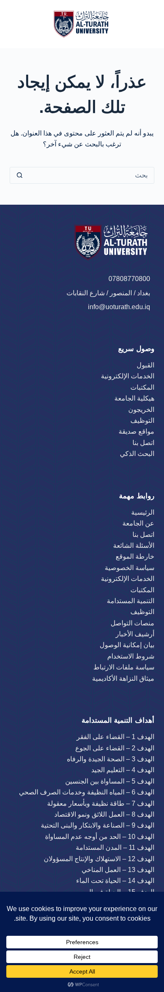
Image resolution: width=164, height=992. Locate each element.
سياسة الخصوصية (129, 567)
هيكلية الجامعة (134, 398)
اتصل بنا (143, 442)
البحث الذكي (137, 453)
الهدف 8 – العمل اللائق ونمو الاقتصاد (104, 814)
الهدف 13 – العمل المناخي (118, 869)
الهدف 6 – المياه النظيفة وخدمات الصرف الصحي (86, 792)
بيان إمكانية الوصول (127, 644)
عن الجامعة (138, 523)
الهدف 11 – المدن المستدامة (115, 847)
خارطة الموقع (135, 556)
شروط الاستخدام (130, 656)
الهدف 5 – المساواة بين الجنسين (109, 781)
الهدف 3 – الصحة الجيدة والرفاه (110, 759)
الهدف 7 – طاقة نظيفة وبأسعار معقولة (100, 803)
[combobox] (91, 175)
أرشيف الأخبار (135, 634)
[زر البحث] (19, 175)
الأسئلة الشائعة (133, 545)
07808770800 (129, 278)
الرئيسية (142, 512)
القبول (145, 365)
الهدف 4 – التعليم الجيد (122, 769)
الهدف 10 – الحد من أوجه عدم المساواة (99, 836)
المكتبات (142, 387)
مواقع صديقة (136, 431)
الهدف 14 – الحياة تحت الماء (115, 880)
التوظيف (142, 420)
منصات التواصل (132, 623)
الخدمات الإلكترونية (127, 376)
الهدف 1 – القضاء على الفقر (115, 736)
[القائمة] (23, 24)
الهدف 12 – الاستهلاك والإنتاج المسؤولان (99, 858)
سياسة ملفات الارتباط (123, 667)
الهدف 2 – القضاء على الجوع (114, 748)
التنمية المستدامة (130, 600)
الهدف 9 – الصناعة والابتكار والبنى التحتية (97, 825)
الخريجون (141, 409)
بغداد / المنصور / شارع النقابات (109, 293)
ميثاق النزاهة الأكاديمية (123, 678)
